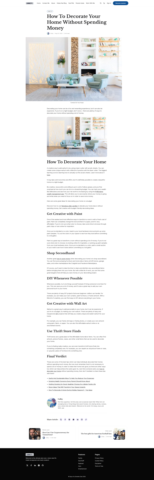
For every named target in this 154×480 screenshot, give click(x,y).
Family (80, 458)
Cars (79, 466)
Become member (121, 3)
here (48, 175)
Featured (80, 463)
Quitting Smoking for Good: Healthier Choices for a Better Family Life (72, 384)
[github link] (42, 465)
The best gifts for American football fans (96, 434)
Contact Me (45, 3)
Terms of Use (99, 466)
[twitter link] (27, 465)
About (53, 3)
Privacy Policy (99, 458)
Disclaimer (98, 463)
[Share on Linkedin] (77, 419)
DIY (57, 314)
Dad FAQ (71, 3)
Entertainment (82, 469)
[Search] (100, 3)
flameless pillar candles (70, 206)
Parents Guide (80, 3)
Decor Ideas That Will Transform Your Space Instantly (67, 387)
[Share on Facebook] (65, 419)
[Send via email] (81, 419)
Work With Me (90, 3)
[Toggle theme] (104, 3)
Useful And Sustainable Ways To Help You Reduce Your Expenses (71, 378)
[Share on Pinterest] (69, 419)
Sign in (109, 3)
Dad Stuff (81, 461)
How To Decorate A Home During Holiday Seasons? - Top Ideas (70, 390)
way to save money (63, 259)
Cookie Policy (99, 461)
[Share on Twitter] (61, 419)
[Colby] (48, 33)
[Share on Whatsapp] (73, 419)
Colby (51, 33)
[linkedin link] (35, 465)
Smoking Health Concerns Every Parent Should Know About (69, 381)
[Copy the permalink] (86, 419)
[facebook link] (31, 465)
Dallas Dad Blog (62, 3)
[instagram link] (38, 465)
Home (39, 3)
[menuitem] (39, 3)
